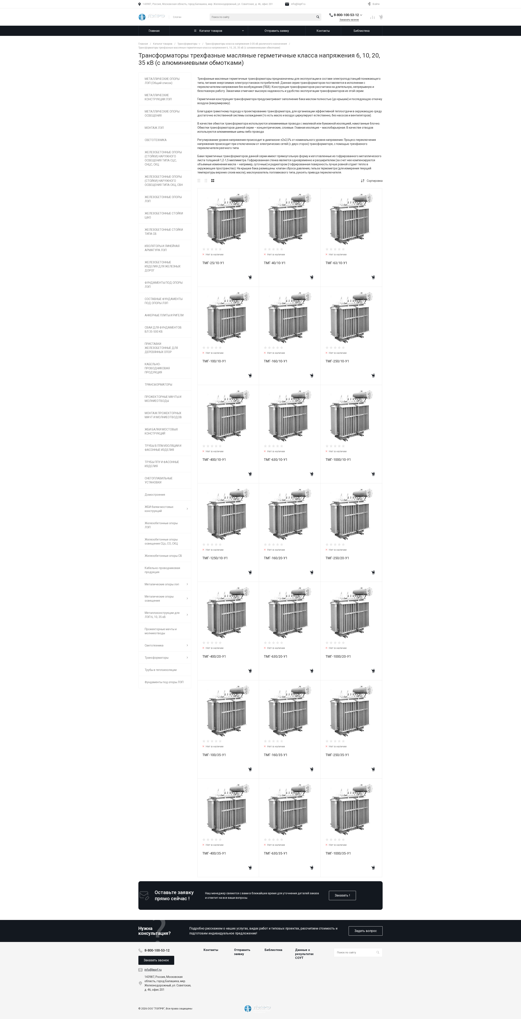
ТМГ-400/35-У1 (214, 853)
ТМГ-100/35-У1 (214, 755)
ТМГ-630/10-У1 (275, 460)
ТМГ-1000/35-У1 (338, 853)
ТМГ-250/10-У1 (337, 361)
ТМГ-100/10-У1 (214, 361)
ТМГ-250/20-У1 (337, 558)
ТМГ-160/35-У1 (275, 755)
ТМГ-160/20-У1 (275, 558)
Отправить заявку (242, 952)
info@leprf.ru (298, 4)
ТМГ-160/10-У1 (275, 361)
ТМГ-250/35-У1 (337, 755)
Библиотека (273, 950)
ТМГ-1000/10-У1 (338, 460)
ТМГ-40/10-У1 (275, 263)
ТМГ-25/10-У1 (213, 263)
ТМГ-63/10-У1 (336, 263)
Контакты (211, 950)
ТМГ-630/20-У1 (275, 656)
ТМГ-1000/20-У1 (338, 656)
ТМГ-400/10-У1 (214, 460)
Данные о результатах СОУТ (304, 954)
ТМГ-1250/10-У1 (215, 558)
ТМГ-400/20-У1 (214, 656)
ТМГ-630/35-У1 (275, 853)
